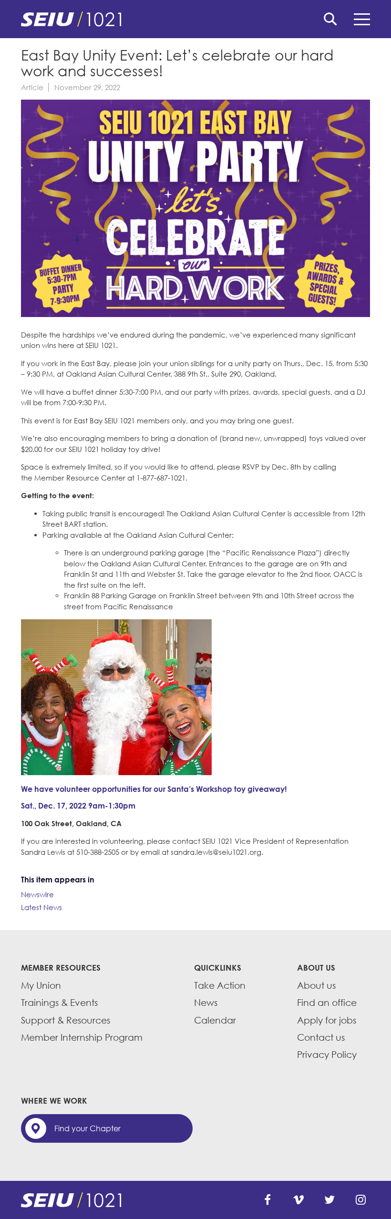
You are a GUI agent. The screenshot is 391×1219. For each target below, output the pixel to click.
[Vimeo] (298, 1199)
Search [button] (330, 19)
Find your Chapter (87, 1128)
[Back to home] (195, 19)
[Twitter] (329, 1199)
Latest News (41, 907)
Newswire (37, 894)
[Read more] (195, 209)
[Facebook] (267, 1199)
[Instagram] (360, 1199)
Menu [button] (362, 19)
